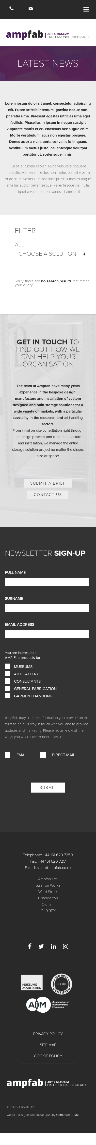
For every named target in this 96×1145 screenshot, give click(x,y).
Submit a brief (48, 483)
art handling (73, 417)
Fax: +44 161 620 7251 (48, 861)
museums (48, 417)
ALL (19, 245)
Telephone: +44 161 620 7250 (48, 855)
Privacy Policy (48, 1034)
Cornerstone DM (67, 1115)
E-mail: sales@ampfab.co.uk (48, 867)
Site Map (48, 1045)
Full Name (15, 572)
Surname (14, 598)
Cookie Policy (48, 1056)
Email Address (19, 624)
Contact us (48, 494)
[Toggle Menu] (86, 9)
